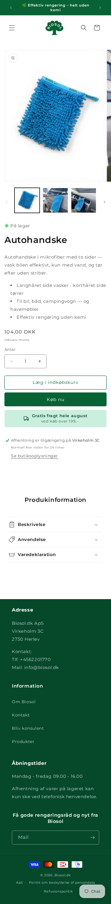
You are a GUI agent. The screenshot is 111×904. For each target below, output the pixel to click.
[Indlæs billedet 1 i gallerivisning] (27, 200)
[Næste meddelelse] (100, 7)
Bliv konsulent (28, 728)
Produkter (23, 741)
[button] (11, 27)
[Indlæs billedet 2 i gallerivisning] (55, 200)
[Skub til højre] (104, 201)
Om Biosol (24, 701)
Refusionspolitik (58, 891)
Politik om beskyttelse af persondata (62, 882)
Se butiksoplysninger (34, 455)
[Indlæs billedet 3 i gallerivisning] (83, 200)
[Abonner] (92, 837)
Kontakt (21, 715)
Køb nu (56, 399)
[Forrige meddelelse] (10, 7)
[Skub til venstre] (6, 201)
